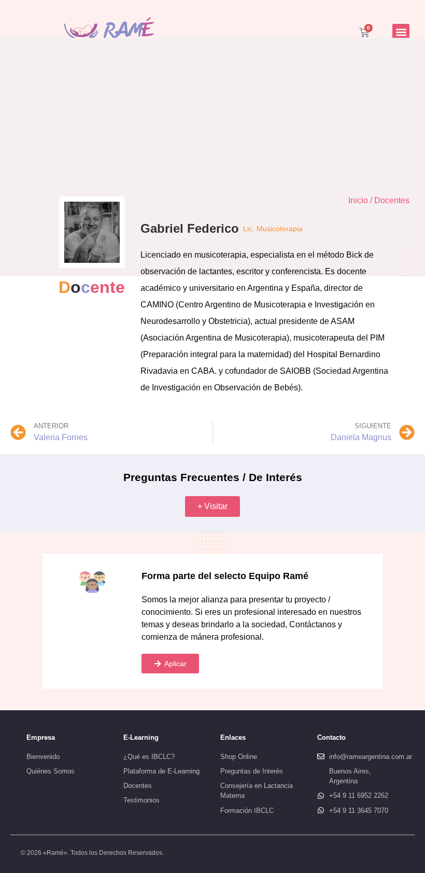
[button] (400, 32)
